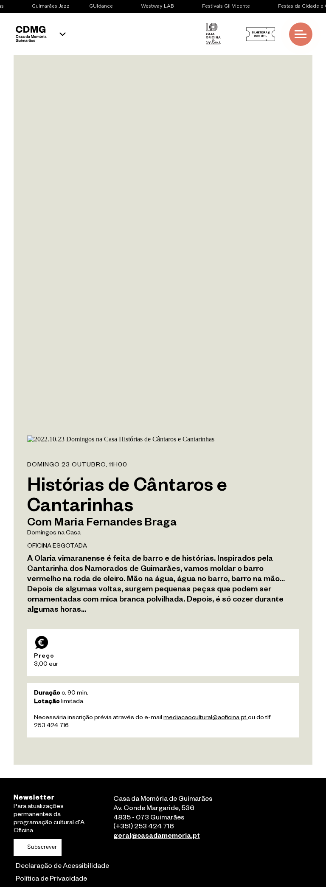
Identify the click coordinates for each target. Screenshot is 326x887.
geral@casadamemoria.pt (156, 837)
